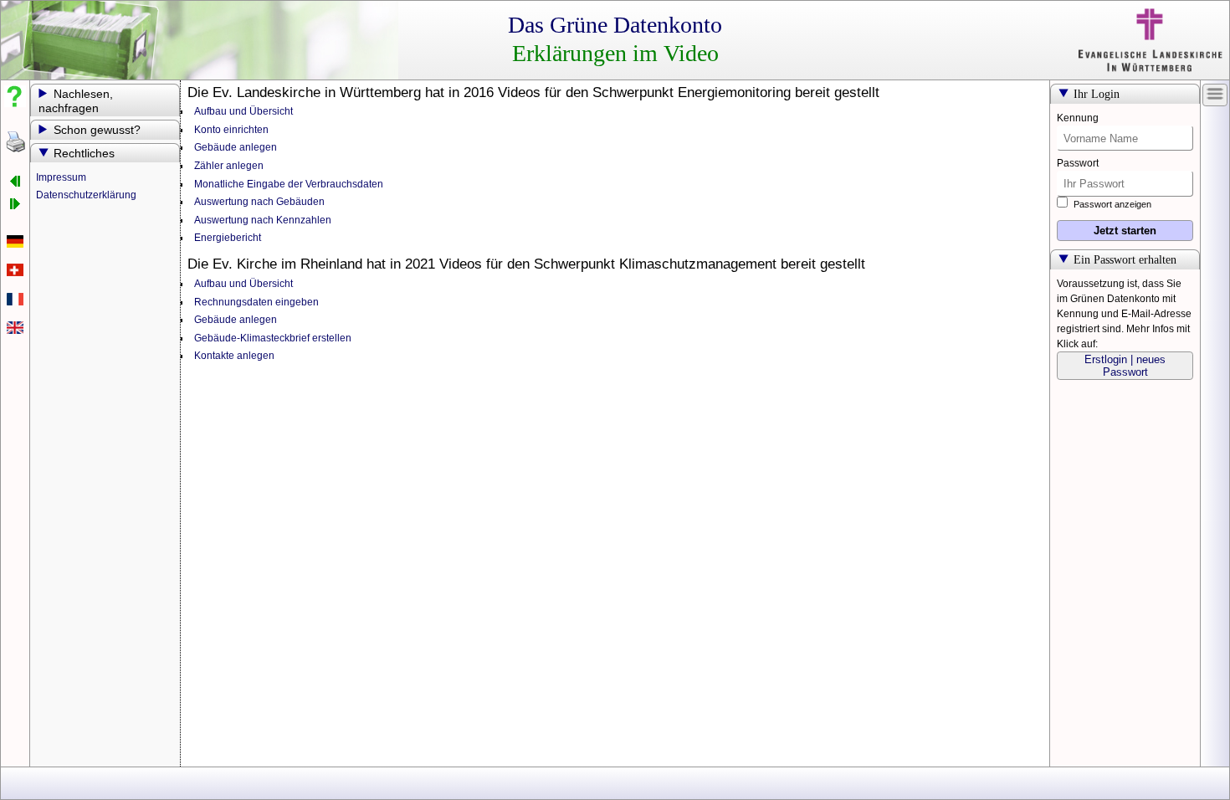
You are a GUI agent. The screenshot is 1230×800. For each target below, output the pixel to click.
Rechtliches (84, 153)
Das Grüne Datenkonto (615, 25)
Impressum (61, 177)
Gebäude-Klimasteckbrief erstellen (272, 338)
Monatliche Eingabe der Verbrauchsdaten (288, 184)
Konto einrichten (231, 130)
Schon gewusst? (97, 130)
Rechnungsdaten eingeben (256, 302)
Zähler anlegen (229, 166)
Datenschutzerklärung (86, 195)
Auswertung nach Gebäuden (259, 202)
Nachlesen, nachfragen (75, 101)
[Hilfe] (15, 96)
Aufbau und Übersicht (243, 111)
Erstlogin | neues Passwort (1125, 365)
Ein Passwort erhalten (1125, 260)
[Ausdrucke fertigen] (15, 141)
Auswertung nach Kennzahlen (262, 220)
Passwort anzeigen (1111, 204)
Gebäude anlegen (235, 147)
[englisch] (15, 330)
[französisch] (15, 302)
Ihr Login (1097, 94)
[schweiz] (15, 273)
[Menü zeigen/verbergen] (1215, 93)
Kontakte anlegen (234, 356)
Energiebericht (227, 238)
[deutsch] (15, 244)
